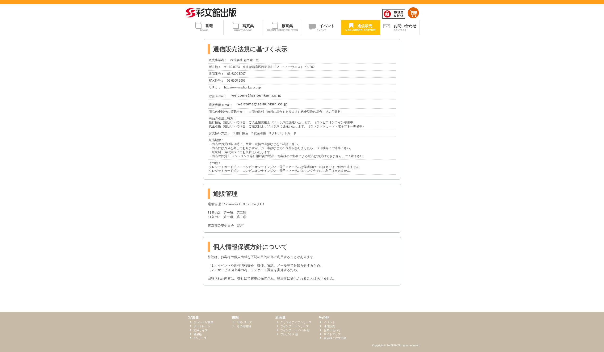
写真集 (193, 317)
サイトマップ (332, 334)
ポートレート (201, 326)
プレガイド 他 (289, 334)
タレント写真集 (203, 322)
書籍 (235, 317)
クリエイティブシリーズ (295, 322)
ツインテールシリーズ (294, 326)
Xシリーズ (200, 338)
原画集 (280, 317)
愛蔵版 (197, 334)
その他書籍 (244, 326)
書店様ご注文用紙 (335, 338)
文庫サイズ (200, 330)
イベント (329, 322)
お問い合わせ (332, 330)
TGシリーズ (244, 322)
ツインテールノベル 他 (294, 330)
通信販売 (329, 326)
